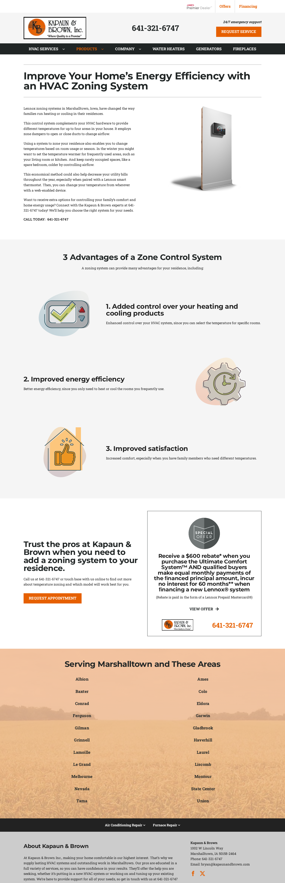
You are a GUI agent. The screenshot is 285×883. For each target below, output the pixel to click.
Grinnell (82, 740)
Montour (203, 776)
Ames (202, 679)
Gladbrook (203, 727)
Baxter (82, 691)
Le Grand (82, 764)
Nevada (82, 788)
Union (203, 800)
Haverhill (203, 740)
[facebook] (193, 873)
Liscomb (203, 764)
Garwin (203, 715)
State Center (203, 788)
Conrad (82, 703)
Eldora (203, 703)
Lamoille (81, 752)
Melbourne (82, 776)
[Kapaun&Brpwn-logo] (55, 18)
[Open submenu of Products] (104, 49)
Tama (81, 800)
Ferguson (82, 715)
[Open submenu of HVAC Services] (65, 49)
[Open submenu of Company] (142, 49)
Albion (82, 679)
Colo (203, 691)
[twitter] (202, 873)
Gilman (82, 727)
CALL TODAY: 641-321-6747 (46, 219)
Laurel (203, 752)
